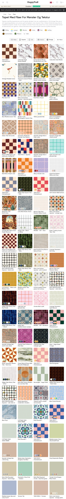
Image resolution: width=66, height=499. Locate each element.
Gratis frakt (7, 6)
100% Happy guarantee (58, 6)
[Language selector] (52, 2)
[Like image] (14, 46)
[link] (20, 76)
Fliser (14, 14)
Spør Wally (59, 495)
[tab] (14, 39)
